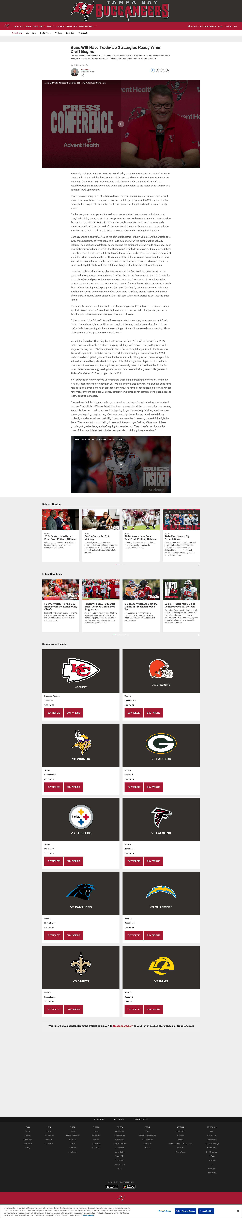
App (211, 1131)
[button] (121, 124)
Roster (27, 1131)
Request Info (119, 1160)
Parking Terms (180, 1152)
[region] (121, 1211)
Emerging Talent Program (147, 1135)
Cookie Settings (165, 1211)
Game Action (96, 1135)
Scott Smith (85, 69)
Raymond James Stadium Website (180, 1143)
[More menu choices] (96, 26)
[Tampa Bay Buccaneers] (121, 1198)
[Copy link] (168, 70)
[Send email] (163, 71)
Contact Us (147, 1143)
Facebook (212, 1160)
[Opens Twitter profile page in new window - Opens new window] (82, 74)
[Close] (238, 1211)
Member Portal (120, 1164)
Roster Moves (49, 1135)
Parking (180, 1139)
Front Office (28, 1143)
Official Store (211, 1135)
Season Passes (120, 1135)
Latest (49, 1131)
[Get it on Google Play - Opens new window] (129, 1188)
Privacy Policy (88, 1215)
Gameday (180, 1135)
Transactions (27, 1139)
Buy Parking (73, 713)
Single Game (119, 1131)
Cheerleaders (96, 1148)
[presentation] (199, 565)
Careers (147, 1131)
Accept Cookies (206, 1211)
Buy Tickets (54, 713)
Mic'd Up (72, 1143)
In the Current (72, 1152)
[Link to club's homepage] (7, 26)
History (27, 1148)
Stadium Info (180, 1131)
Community (49, 1143)
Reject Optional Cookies (185, 1211)
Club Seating (119, 1139)
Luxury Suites (119, 1152)
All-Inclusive (120, 1148)
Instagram (211, 1168)
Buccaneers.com (123, 1025)
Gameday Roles (147, 1139)
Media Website (212, 1139)
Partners (147, 1148)
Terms (120, 1168)
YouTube (212, 1156)
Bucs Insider (73, 1148)
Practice (96, 1139)
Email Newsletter (211, 1152)
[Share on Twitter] (158, 71)
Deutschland (212, 1172)
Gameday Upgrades (119, 1143)
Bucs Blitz (49, 1139)
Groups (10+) (119, 1156)
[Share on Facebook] (153, 71)
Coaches (28, 1135)
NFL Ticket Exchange (212, 1143)
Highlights (72, 1139)
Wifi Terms (180, 1148)
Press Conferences (72, 1135)
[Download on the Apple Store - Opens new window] (112, 1187)
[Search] (189, 26)
